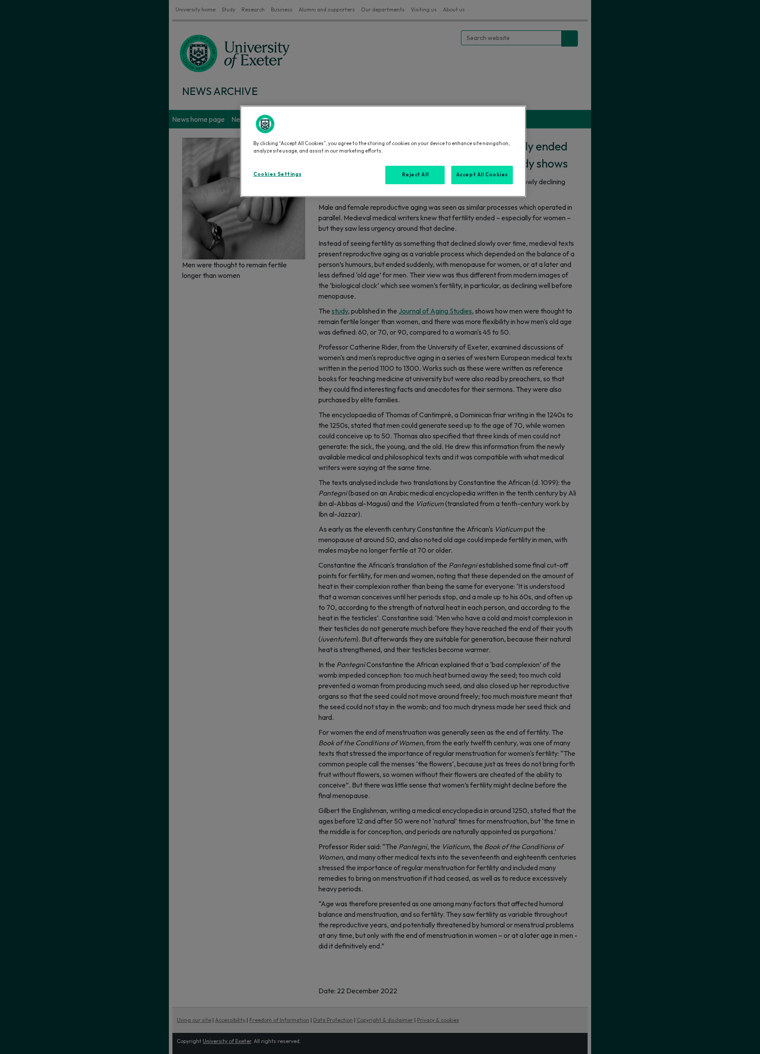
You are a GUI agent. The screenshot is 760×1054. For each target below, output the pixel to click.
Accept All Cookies (482, 174)
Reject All (415, 174)
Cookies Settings (277, 174)
